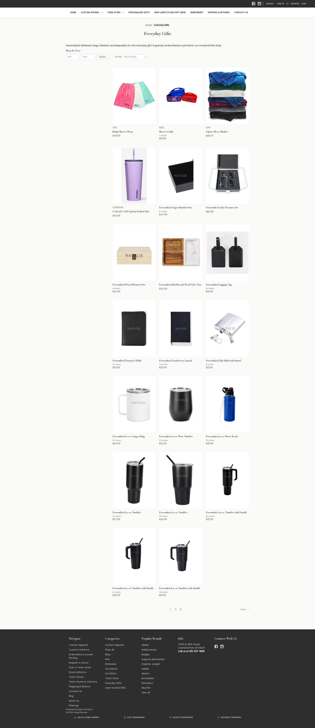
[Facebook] (253, 3)
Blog (71, 696)
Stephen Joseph (151, 664)
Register (295, 3)
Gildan (145, 645)
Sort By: (118, 56)
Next (243, 609)
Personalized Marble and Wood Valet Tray (180, 284)
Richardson (148, 678)
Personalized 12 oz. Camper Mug (129, 436)
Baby (108, 654)
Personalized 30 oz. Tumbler (173, 512)
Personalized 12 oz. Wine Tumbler (176, 436)
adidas (145, 668)
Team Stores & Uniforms (83, 681)
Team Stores (76, 677)
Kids (107, 659)
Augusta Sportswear (153, 659)
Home (73, 12)
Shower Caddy (166, 131)
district (145, 673)
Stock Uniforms (77, 672)
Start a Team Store (80, 667)
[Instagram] (259, 3)
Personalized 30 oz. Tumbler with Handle (179, 588)
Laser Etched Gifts (115, 687)
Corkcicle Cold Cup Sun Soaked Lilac (131, 211)
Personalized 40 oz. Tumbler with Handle (226, 512)
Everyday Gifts (113, 683)
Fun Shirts (110, 673)
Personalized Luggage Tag (219, 284)
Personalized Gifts (139, 12)
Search (270, 3)
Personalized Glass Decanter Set (222, 207)
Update (102, 56)
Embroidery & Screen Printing (81, 656)
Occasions (111, 668)
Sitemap (74, 705)
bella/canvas (149, 649)
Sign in (280, 3)
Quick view (132, 89)
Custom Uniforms (79, 649)
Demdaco (147, 683)
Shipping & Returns (219, 12)
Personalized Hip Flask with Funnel (223, 360)
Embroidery (196, 12)
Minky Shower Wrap (123, 131)
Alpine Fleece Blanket (217, 131)
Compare (133, 96)
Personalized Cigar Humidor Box (175, 207)
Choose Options (134, 101)
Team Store (114, 12)
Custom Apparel (90, 12)
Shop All (109, 649)
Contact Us (241, 12)
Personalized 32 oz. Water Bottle (222, 436)
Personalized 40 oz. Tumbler (127, 512)
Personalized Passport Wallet (127, 360)
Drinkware (110, 664)
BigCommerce (85, 709)
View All (146, 692)
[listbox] (136, 56)
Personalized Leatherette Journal (175, 360)
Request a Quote (78, 662)
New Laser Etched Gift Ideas (170, 12)
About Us (74, 700)
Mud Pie (146, 687)
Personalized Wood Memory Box (129, 284)
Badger (146, 654)
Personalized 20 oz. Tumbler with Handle (133, 588)
